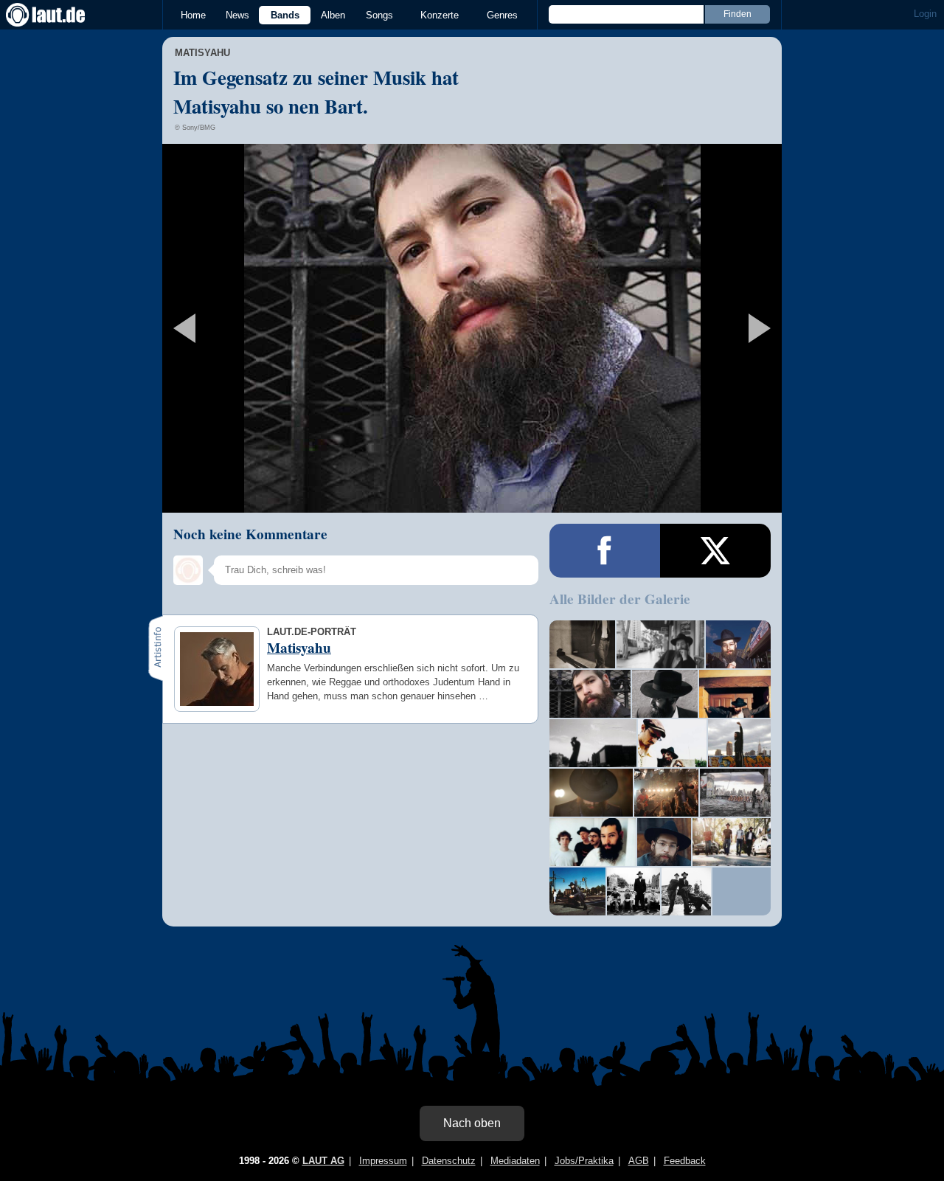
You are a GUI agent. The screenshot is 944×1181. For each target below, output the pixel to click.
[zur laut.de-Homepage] (59, 15)
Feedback (685, 1160)
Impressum (383, 1160)
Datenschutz (449, 1160)
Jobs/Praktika (584, 1160)
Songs (379, 15)
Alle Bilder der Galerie (619, 599)
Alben (333, 15)
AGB (638, 1160)
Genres (502, 15)
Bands (285, 15)
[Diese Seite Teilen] (604, 551)
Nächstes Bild (472, 328)
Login (925, 13)
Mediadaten (515, 1160)
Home (193, 15)
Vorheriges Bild (264, 328)
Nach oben (472, 1123)
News (237, 15)
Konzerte (439, 15)
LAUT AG (323, 1160)
